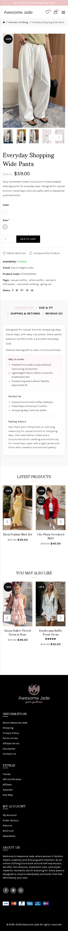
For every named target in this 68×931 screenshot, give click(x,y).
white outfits (36, 280)
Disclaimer (9, 748)
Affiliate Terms (11, 743)
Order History (10, 820)
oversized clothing (27, 284)
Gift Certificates (12, 779)
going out (45, 284)
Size (5, 220)
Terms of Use (10, 738)
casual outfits (19, 280)
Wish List (8, 830)
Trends (7, 774)
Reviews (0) (54, 313)
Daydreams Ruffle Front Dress (50, 632)
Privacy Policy (11, 733)
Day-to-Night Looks (22, 267)
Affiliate (7, 784)
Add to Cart (28, 239)
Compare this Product (47, 253)
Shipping (8, 727)
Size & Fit (46, 307)
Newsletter (9, 836)
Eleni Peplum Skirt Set (17, 534)
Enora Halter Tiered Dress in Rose (17, 632)
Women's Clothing (18, 22)
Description (24, 307)
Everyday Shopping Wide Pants (48, 22)
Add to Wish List (16, 253)
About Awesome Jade (15, 722)
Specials (8, 789)
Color (6, 205)
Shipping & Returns (25, 313)
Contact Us (9, 753)
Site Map (8, 795)
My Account (10, 815)
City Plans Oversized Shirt (50, 536)
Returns (7, 825)
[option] (8, 136)
